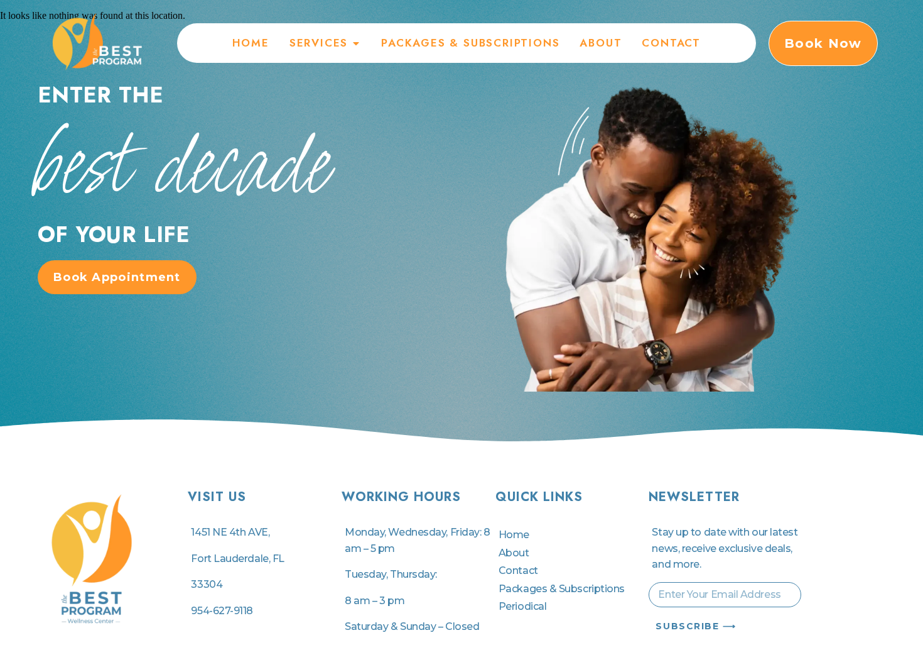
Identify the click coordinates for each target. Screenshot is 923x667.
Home (514, 535)
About (514, 553)
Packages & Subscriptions (562, 589)
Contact (518, 570)
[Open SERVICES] (356, 43)
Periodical (523, 606)
